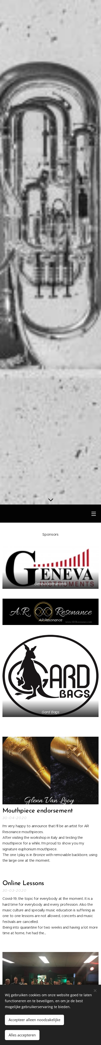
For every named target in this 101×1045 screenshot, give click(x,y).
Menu (94, 513)
